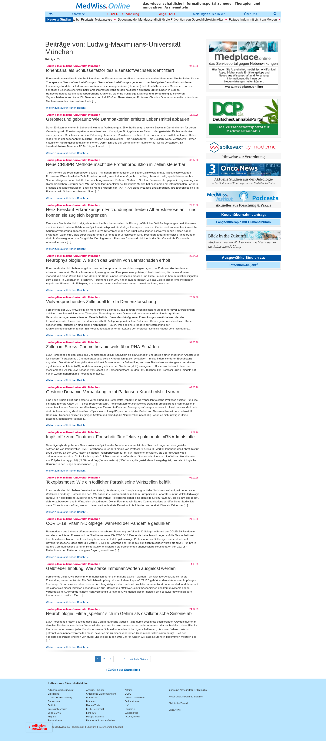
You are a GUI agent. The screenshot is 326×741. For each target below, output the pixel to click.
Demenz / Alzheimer (135, 697)
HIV (126, 705)
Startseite (78, 14)
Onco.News (175, 710)
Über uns (91, 727)
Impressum (78, 727)
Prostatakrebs (55, 720)
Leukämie (130, 709)
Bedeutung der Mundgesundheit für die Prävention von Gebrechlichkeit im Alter (160, 19)
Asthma (128, 690)
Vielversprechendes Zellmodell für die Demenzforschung (101, 301)
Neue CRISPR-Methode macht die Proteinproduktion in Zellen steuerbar (115, 164)
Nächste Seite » (138, 659)
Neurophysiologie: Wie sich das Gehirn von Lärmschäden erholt (108, 260)
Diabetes (90, 701)
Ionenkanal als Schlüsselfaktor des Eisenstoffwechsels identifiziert (110, 70)
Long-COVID (166, 14)
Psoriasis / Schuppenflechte (100, 720)
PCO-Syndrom (132, 716)
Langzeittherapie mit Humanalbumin (243, 222)
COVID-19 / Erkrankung (123, 14)
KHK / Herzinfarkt (95, 709)
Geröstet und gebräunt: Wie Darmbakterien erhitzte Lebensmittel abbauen (117, 119)
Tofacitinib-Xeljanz (243, 265)
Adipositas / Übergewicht (60, 690)
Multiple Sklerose (95, 716)
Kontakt (119, 727)
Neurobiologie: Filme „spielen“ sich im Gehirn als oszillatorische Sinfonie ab (119, 613)
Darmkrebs (92, 697)
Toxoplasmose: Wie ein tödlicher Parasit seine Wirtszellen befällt (108, 482)
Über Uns (250, 14)
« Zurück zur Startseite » (122, 669)
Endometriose (132, 701)
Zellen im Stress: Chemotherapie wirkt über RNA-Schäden (102, 346)
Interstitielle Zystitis (57, 709)
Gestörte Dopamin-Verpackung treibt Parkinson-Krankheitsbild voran (112, 391)
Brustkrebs (53, 694)
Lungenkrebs (131, 713)
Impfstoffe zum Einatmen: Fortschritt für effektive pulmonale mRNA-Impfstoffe (120, 436)
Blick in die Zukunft (178, 703)
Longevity (91, 713)
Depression (54, 701)
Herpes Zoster (93, 705)
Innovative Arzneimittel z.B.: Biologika (188, 690)
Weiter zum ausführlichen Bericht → (67, 107)
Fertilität (52, 705)
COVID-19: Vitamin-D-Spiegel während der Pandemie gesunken (108, 523)
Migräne (52, 716)
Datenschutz (105, 727)
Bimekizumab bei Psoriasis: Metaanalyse (74, 19)
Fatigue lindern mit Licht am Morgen (243, 19)
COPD (128, 694)
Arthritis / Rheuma (95, 690)
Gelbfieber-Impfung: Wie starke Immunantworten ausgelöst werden (111, 568)
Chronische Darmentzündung (101, 694)
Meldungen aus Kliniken (209, 14)
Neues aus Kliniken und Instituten (186, 696)
